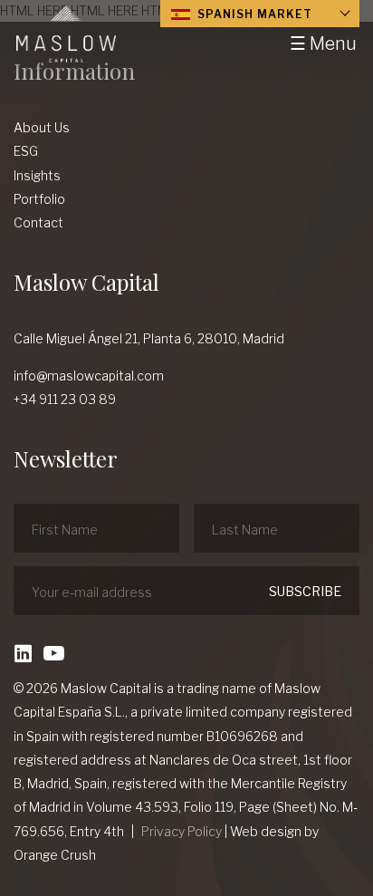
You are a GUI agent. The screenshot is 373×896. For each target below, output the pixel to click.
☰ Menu (323, 43)
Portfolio (39, 199)
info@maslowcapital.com (89, 375)
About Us (42, 127)
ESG (26, 151)
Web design (265, 831)
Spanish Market (253, 14)
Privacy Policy (181, 831)
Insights (37, 175)
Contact (38, 222)
